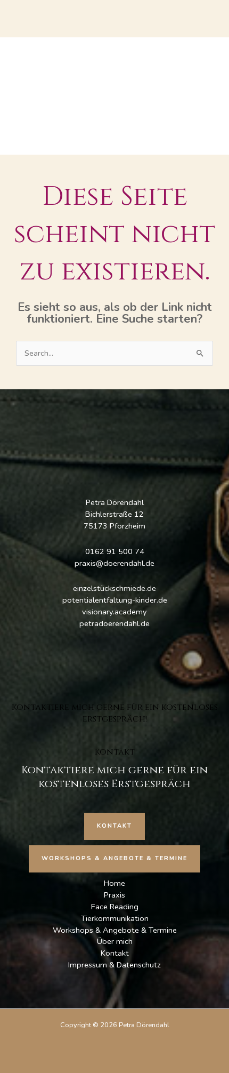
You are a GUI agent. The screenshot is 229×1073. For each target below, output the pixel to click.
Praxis (114, 895)
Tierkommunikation (115, 918)
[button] (114, 826)
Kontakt (115, 953)
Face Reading (114, 906)
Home (114, 883)
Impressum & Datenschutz (114, 964)
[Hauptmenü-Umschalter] (114, 96)
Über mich (115, 941)
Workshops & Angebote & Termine (115, 930)
